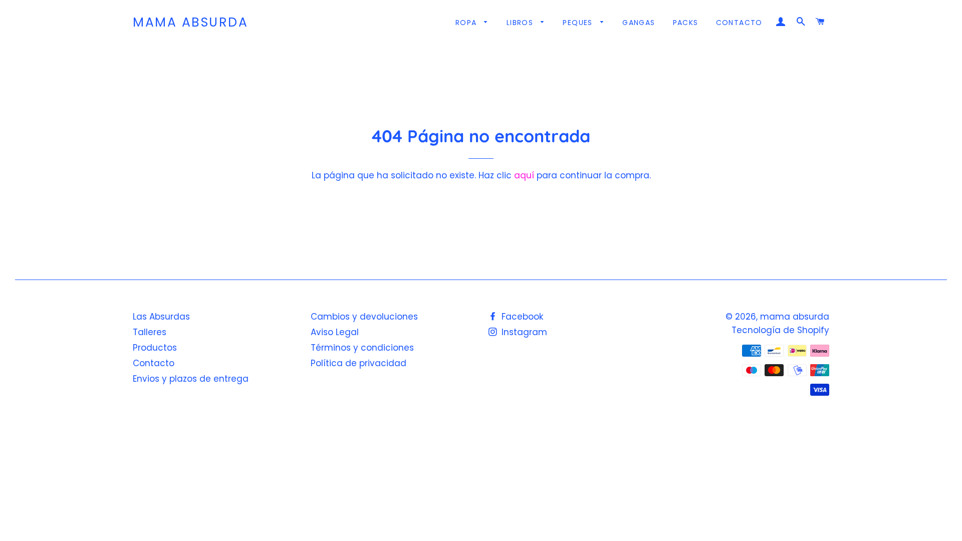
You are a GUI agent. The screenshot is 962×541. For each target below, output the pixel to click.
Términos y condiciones (362, 348)
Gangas (638, 23)
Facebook (521, 317)
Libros (521, 23)
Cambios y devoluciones (364, 317)
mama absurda (190, 22)
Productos (155, 348)
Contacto (739, 23)
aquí (524, 175)
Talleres (149, 332)
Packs (685, 23)
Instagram (523, 332)
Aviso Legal (335, 332)
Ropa (467, 23)
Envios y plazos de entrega (191, 379)
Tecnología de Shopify (780, 330)
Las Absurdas (161, 317)
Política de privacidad (358, 363)
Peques (579, 23)
